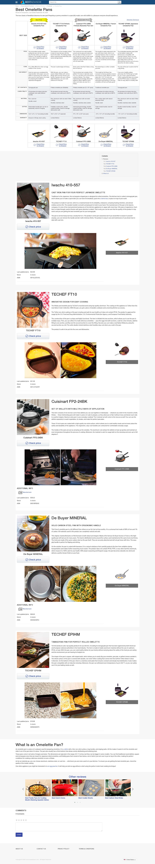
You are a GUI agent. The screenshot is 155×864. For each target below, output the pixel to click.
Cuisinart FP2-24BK (111, 166)
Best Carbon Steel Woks (114, 798)
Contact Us (41, 849)
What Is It (106, 173)
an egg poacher (53, 766)
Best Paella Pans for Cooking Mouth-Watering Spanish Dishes (37, 799)
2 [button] (77, 802)
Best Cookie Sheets (85, 798)
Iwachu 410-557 (110, 161)
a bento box (104, 198)
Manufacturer (27, 492)
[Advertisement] (35, 165)
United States (130, 859)
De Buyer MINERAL (111, 168)
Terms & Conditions (86, 849)
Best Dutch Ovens (58, 798)
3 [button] (80, 802)
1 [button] (75, 802)
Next (133, 789)
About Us (19, 849)
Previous (23, 789)
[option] (37, 790)
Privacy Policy (63, 849)
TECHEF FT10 (110, 163)
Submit (19, 834)
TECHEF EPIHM (110, 171)
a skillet (65, 749)
